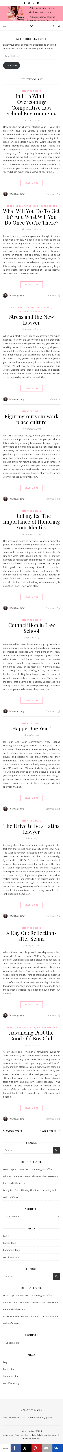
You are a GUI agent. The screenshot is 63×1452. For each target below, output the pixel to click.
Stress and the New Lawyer (31, 319)
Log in (6, 1235)
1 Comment (54, 399)
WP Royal (36, 1438)
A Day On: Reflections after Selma (31, 935)
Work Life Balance (31, 311)
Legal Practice (25, 206)
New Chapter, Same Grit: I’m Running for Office (27, 1169)
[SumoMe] (57, 1448)
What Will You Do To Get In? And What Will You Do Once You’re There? (31, 216)
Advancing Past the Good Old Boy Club (31, 1035)
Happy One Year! (31, 728)
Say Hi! (28, 1435)
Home (10, 1435)
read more (31, 183)
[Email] (47, 1448)
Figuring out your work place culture (32, 419)
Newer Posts (49, 1130)
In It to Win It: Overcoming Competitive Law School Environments (32, 105)
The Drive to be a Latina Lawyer (31, 828)
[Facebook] (16, 1448)
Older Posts (14, 1130)
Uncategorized (32, 91)
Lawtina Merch (50, 1435)
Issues (10, 206)
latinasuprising (16, 193)
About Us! (19, 1435)
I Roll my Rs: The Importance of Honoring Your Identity (31, 521)
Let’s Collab (37, 1435)
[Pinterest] (36, 1448)
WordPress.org (11, 1256)
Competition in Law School (31, 628)
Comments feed (11, 1249)
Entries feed (9, 1242)
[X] (26, 1448)
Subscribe (11, 65)
